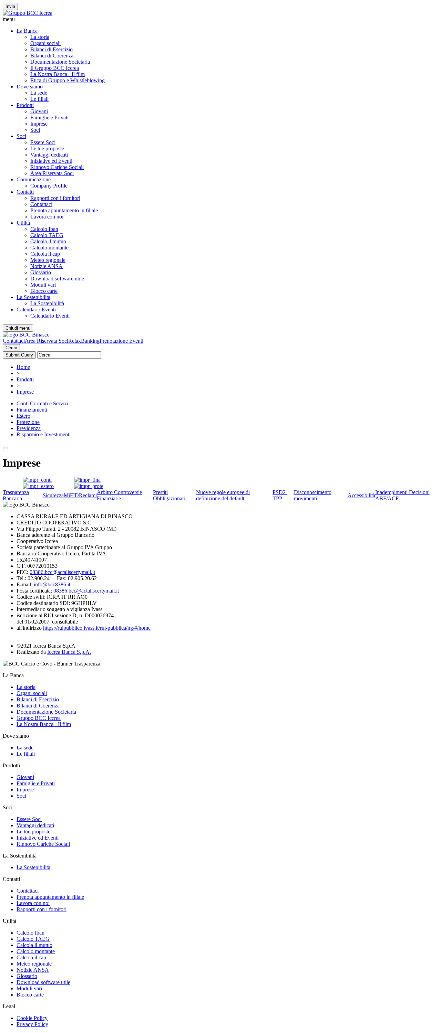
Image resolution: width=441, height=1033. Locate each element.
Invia (10, 6)
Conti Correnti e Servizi (42, 403)
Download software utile (57, 278)
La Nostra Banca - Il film (57, 74)
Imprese (39, 124)
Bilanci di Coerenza (51, 55)
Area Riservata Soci (52, 173)
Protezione (28, 422)
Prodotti (25, 105)
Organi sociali (45, 43)
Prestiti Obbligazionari (169, 495)
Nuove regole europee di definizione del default (223, 495)
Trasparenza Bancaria (16, 495)
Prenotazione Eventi (121, 341)
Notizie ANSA (46, 266)
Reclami (88, 495)
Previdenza (29, 428)
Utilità (23, 223)
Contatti (25, 192)
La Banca (27, 31)
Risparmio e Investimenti (44, 434)
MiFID (71, 495)
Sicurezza (53, 495)
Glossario (40, 272)
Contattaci (41, 204)
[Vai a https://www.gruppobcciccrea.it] (27, 13)
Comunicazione (34, 179)
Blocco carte (44, 291)
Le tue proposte (47, 148)
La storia (39, 37)
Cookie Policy (32, 1018)
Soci (35, 130)
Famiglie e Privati (49, 117)
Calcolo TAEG (46, 235)
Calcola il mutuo (48, 241)
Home (23, 367)
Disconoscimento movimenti (312, 495)
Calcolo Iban (44, 229)
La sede (38, 93)
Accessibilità (361, 495)
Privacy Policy (32, 1024)
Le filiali (39, 99)
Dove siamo (30, 86)
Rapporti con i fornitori (55, 198)
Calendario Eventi (36, 309)
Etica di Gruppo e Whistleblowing (67, 80)
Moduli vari (43, 285)
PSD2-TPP (280, 495)
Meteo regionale (47, 260)
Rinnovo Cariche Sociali (57, 167)
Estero (23, 416)
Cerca (11, 347)
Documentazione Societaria (60, 62)
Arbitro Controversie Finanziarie (119, 495)
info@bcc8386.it (52, 584)
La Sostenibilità (33, 297)
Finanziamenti (32, 410)
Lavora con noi (46, 217)
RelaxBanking (84, 341)
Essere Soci (42, 142)
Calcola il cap (45, 254)
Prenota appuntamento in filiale (64, 210)
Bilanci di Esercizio (51, 49)
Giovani (39, 111)
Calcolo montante (49, 248)
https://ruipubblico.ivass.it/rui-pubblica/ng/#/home (97, 628)
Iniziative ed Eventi (51, 161)
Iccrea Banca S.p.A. (69, 652)
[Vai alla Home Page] (26, 335)
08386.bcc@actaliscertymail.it (62, 572)
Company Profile (49, 186)
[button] (220, 19)
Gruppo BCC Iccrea (39, 718)
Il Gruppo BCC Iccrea (54, 68)
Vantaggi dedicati (49, 155)
